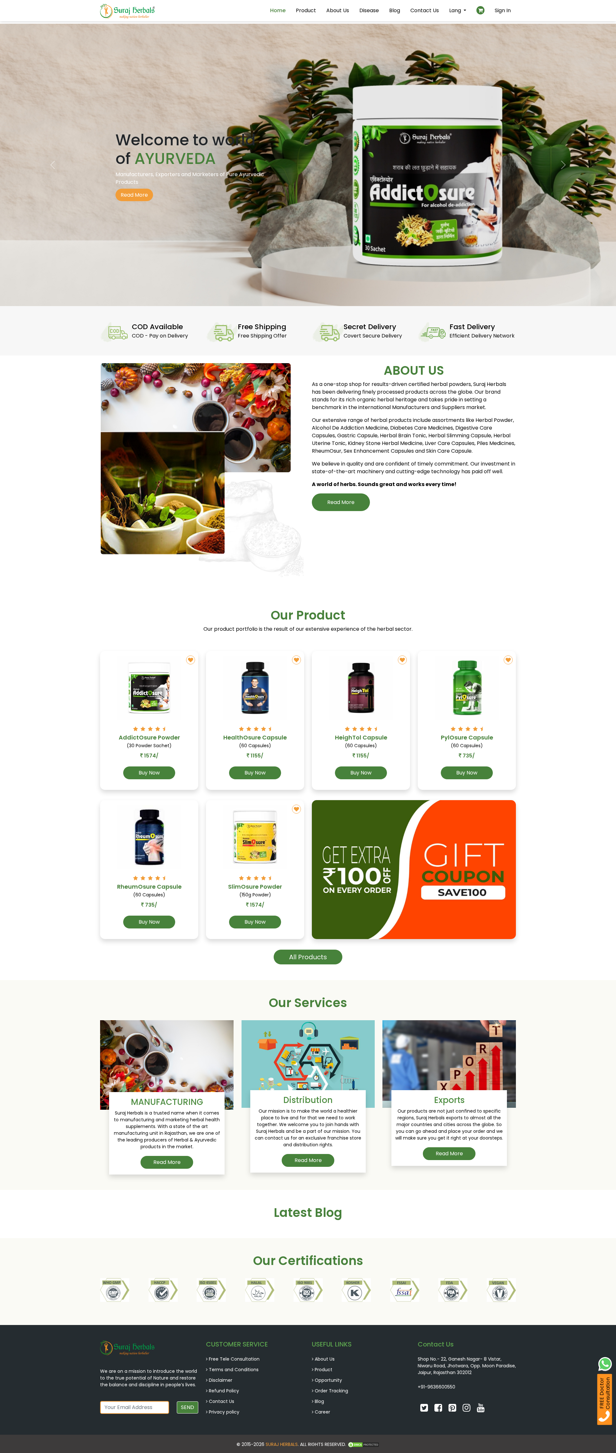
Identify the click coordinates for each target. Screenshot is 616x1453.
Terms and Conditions (234, 1369)
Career (322, 1412)
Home (278, 10)
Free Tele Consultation (234, 1359)
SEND (187, 1407)
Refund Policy (224, 1391)
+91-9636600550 (436, 1387)
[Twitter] (425, 1409)
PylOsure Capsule (467, 737)
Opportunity (328, 1380)
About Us (337, 10)
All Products (308, 957)
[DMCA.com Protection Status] (363, 1444)
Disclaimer (220, 1380)
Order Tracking (331, 1391)
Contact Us (424, 10)
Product (306, 10)
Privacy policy (224, 1412)
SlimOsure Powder (255, 887)
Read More (134, 195)
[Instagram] (467, 1409)
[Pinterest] (453, 1409)
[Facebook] (439, 1409)
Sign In (503, 10)
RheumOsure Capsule (149, 887)
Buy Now (149, 772)
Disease (369, 10)
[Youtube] (480, 1409)
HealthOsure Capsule (255, 737)
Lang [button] (455, 10)
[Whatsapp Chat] (605, 1363)
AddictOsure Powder (149, 737)
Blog (394, 10)
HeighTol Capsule (361, 737)
